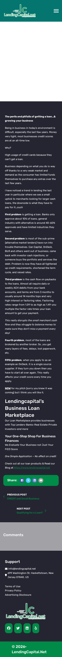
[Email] (40, 480)
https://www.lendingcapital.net (32, 467)
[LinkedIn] (34, 480)
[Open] (56, 11)
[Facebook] (22, 480)
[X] (28, 480)
